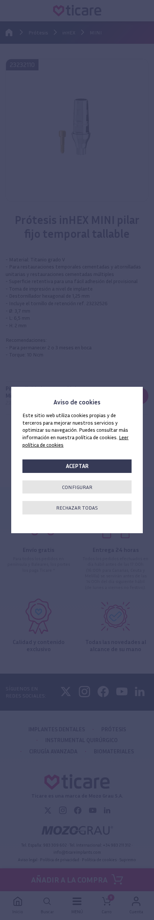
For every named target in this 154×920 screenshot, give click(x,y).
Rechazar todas (77, 507)
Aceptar (77, 466)
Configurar (77, 487)
